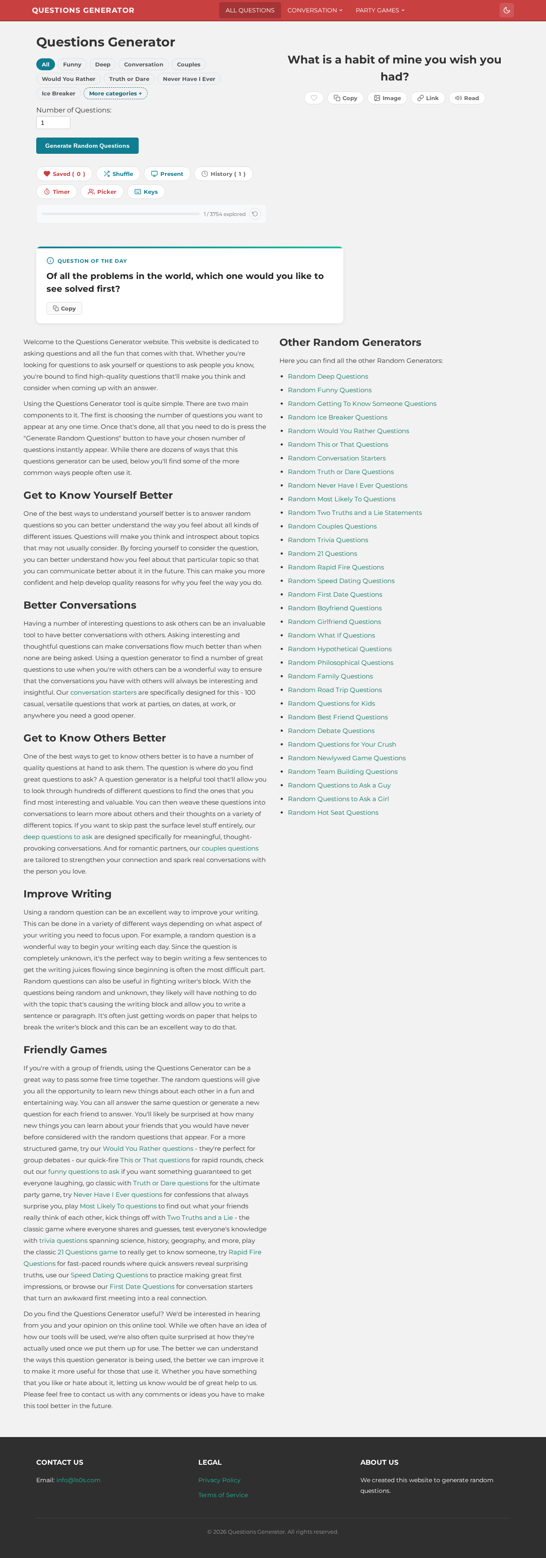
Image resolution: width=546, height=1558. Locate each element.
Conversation (312, 10)
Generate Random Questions (87, 145)
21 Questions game (88, 1252)
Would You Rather (69, 78)
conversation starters (103, 692)
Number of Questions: (73, 110)
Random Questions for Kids (331, 703)
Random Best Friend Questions (338, 717)
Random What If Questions (331, 635)
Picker (106, 191)
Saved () (69, 173)
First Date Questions (142, 1286)
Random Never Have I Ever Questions (347, 485)
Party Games (377, 10)
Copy (350, 98)
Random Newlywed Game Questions (347, 758)
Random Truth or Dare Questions (341, 472)
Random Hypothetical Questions (340, 649)
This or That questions (155, 1160)
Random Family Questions (330, 676)
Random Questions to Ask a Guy (339, 785)
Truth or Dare (129, 78)
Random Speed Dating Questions (341, 581)
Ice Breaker (59, 93)
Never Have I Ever (189, 78)
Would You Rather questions (148, 1148)
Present (171, 173)
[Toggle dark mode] (507, 10)
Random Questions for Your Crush (342, 744)
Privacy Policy (219, 1480)
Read (471, 98)
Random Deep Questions (328, 376)
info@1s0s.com (78, 1480)
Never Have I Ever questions (117, 1194)
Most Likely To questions (118, 1206)
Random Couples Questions (332, 526)
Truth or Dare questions (170, 1183)
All (45, 64)
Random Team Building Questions (343, 772)
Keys (151, 191)
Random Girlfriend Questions (334, 622)
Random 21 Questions (322, 553)
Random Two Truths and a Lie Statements (355, 513)
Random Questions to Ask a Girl (338, 799)
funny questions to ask (83, 1171)
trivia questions (63, 1240)
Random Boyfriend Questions (335, 608)
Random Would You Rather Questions (348, 431)
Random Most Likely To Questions (341, 499)
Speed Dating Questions (109, 1275)
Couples (188, 64)
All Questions (250, 10)
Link (432, 98)
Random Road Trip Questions (335, 690)
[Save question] (314, 98)
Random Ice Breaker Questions (337, 417)
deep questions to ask (58, 837)
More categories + (115, 93)
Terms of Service (223, 1495)
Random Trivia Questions (328, 540)
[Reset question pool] (255, 214)
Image (392, 98)
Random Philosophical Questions (340, 662)
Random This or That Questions (338, 444)
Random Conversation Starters (337, 458)
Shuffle (123, 173)
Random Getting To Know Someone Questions (362, 404)
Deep (102, 64)
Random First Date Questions (335, 594)
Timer (61, 191)
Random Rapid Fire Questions (336, 567)
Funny (72, 64)
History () (228, 173)
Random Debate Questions (331, 731)
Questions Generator (83, 10)
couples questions (230, 848)
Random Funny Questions (330, 390)
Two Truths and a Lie (200, 1217)
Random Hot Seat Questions (333, 812)
